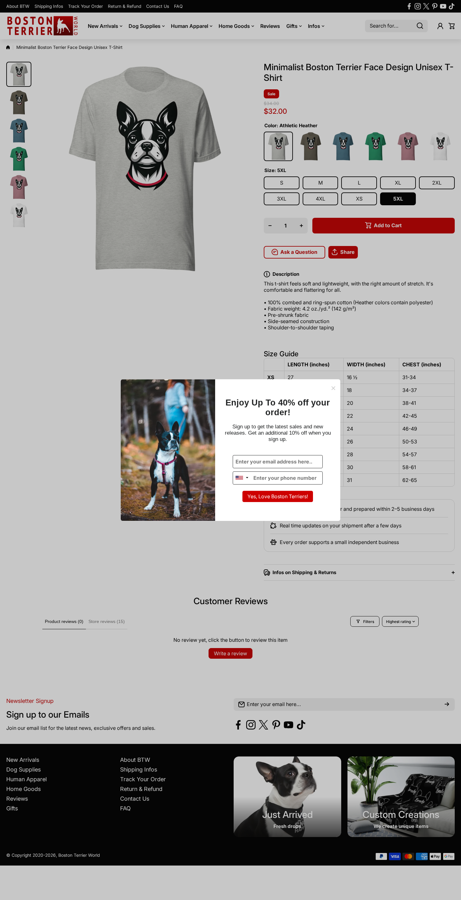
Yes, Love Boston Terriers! (277, 496)
